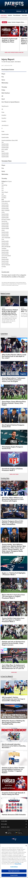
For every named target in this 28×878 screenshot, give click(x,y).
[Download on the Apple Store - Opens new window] (8, 833)
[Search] (23, 11)
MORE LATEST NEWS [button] (14, 474)
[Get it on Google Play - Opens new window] (18, 833)
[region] (14, 861)
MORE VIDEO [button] (14, 672)
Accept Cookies (14, 875)
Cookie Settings (14, 866)
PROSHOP (18, 11)
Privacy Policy (18, 863)
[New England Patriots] (14, 839)
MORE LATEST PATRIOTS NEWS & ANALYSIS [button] (14, 52)
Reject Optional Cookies (14, 871)
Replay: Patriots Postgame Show (16, 22)
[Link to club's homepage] (3, 11)
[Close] (26, 845)
